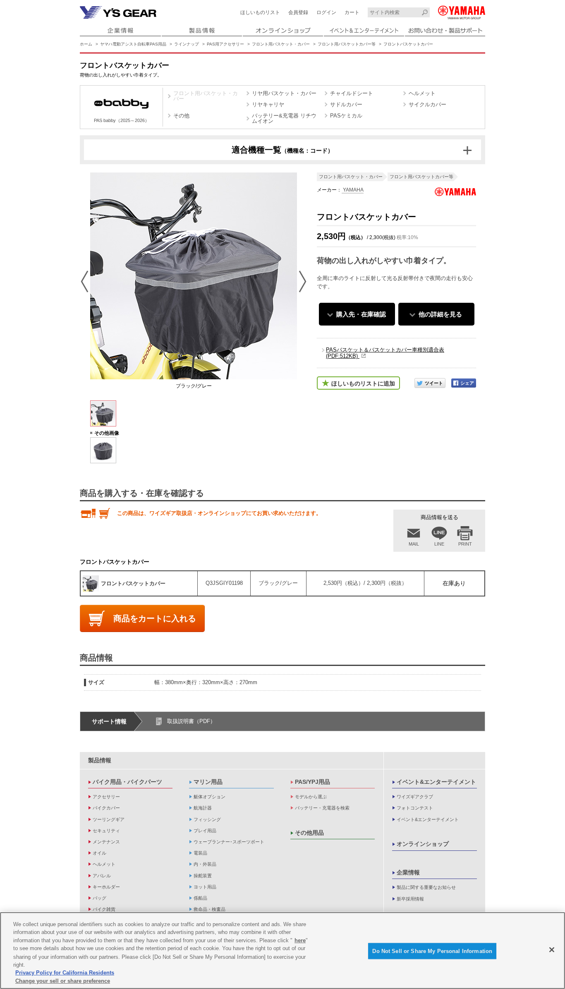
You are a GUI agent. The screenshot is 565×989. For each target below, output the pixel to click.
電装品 (200, 852)
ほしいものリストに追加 (363, 383)
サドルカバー (346, 104)
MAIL (414, 543)
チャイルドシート (351, 93)
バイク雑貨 (104, 909)
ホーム (86, 44)
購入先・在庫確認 (361, 314)
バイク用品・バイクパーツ (127, 781)
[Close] (552, 950)
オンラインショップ (423, 844)
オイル (99, 852)
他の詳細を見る (440, 314)
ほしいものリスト (260, 12)
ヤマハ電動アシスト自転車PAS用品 (133, 44)
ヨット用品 (205, 886)
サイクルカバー (427, 104)
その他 (181, 116)
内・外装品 (205, 864)
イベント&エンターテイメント (436, 781)
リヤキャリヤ (268, 104)
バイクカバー (106, 807)
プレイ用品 (205, 830)
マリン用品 (208, 781)
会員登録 (298, 12)
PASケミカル (346, 116)
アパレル (102, 875)
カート (352, 12)
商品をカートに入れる (154, 618)
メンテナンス (106, 841)
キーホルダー (106, 886)
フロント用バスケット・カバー (281, 44)
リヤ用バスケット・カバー (284, 93)
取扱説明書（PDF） (191, 721)
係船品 (200, 898)
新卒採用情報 (410, 898)
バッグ (99, 898)
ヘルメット (422, 93)
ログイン (326, 12)
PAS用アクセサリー (225, 44)
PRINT (465, 543)
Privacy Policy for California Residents (64, 973)
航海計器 (203, 807)
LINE (439, 543)
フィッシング (207, 819)
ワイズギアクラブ (415, 796)
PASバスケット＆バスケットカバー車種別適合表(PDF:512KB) (385, 353)
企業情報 (408, 872)
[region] (282, 950)
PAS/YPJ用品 (312, 781)
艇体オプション (209, 796)
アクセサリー (106, 796)
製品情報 (99, 760)
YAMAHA (353, 190)
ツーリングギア (108, 819)
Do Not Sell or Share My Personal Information (432, 951)
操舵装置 (203, 875)
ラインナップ (186, 44)
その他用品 (309, 832)
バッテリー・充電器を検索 (322, 807)
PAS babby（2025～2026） (121, 120)
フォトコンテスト (415, 807)
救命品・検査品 (209, 909)
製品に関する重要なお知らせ (426, 887)
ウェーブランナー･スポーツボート (229, 841)
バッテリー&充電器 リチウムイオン (284, 118)
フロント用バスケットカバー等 (347, 44)
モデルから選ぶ (311, 796)
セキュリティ (106, 830)
